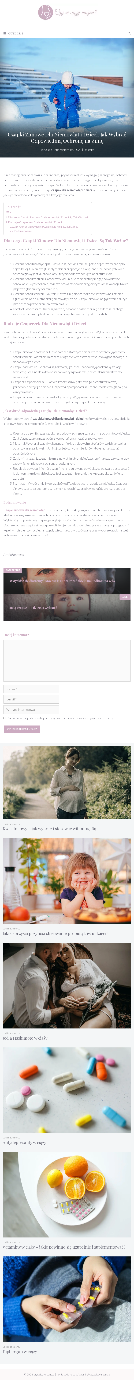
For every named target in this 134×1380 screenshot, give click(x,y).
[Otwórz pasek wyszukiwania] (129, 33)
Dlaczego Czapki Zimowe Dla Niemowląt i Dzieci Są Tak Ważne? (48, 217)
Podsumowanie (23, 231)
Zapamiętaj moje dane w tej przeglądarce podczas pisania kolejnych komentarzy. (60, 718)
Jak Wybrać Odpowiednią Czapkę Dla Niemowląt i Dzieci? (46, 226)
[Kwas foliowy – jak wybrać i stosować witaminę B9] (67, 817)
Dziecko (88, 150)
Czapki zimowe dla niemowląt (24, 510)
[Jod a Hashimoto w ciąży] (67, 1026)
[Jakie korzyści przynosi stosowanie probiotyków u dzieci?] (67, 921)
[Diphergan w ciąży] (67, 1340)
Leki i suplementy (11, 824)
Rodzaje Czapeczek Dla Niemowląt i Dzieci (35, 222)
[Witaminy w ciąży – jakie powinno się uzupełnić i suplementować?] (67, 1235)
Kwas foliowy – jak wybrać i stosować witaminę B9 (49, 828)
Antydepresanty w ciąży (24, 1142)
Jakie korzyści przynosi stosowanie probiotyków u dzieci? (55, 933)
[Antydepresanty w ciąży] (67, 1130)
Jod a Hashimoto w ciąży (25, 1038)
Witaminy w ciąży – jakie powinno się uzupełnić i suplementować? (64, 1247)
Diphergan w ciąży (20, 1351)
